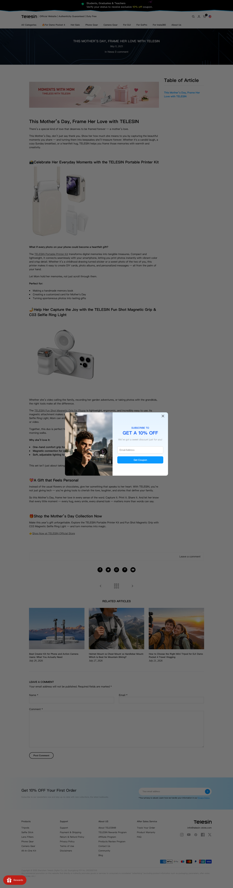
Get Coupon (140, 460)
